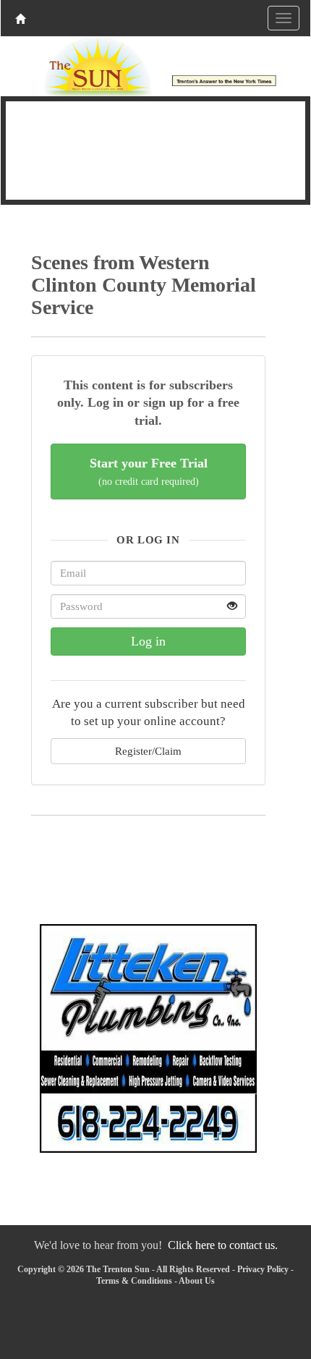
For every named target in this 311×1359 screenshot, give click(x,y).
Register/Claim (148, 751)
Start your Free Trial (149, 471)
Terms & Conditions (134, 1281)
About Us (197, 1281)
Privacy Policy (263, 1269)
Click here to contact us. (223, 1245)
